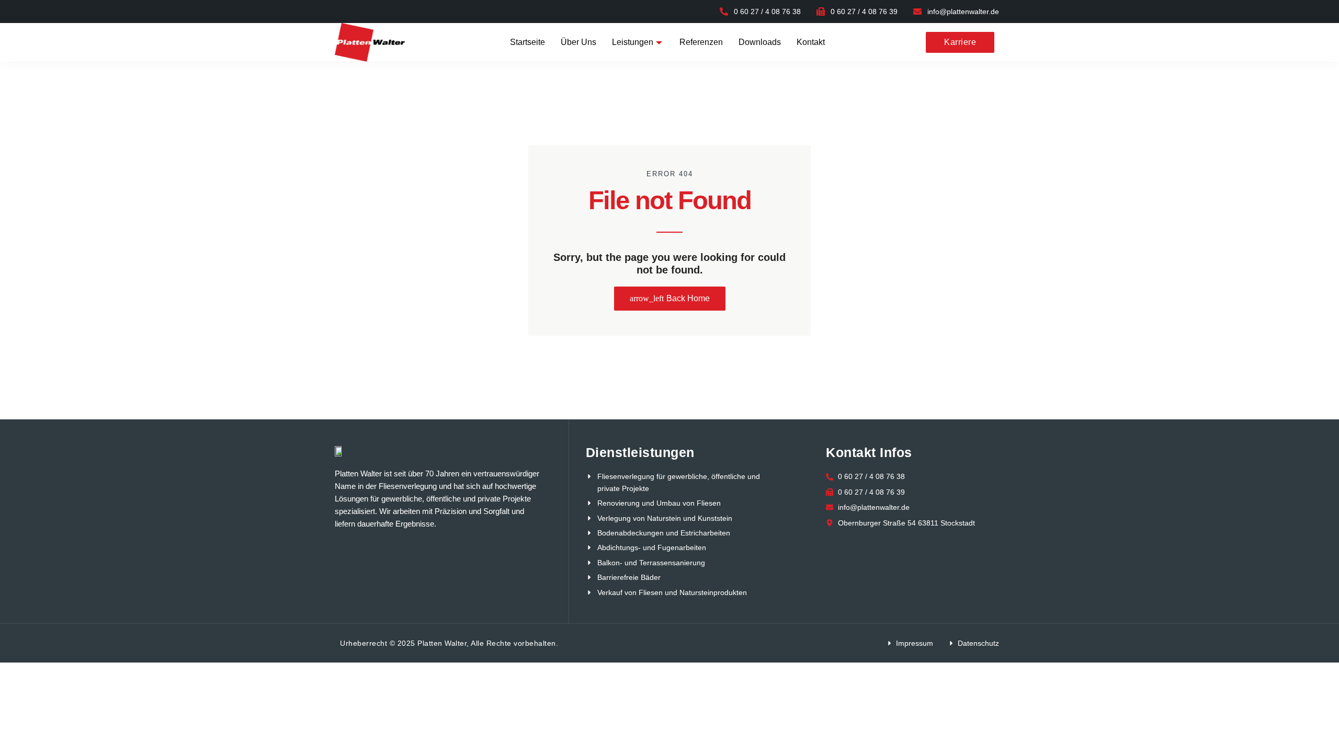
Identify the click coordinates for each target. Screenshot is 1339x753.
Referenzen (701, 42)
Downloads (760, 42)
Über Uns (578, 42)
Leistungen (632, 42)
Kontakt (811, 42)
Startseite (527, 42)
